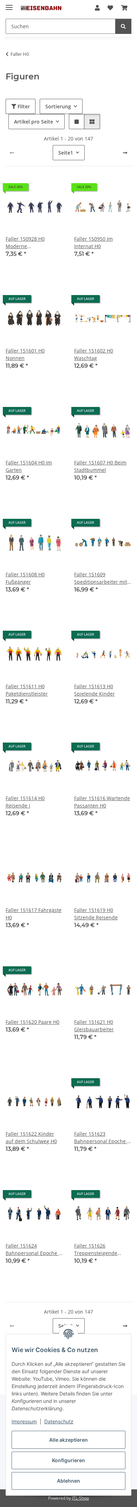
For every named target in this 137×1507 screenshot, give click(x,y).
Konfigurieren (68, 1460)
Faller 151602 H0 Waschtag (93, 354)
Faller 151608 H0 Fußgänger (25, 578)
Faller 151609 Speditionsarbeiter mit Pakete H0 (100, 578)
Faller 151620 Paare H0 (32, 1022)
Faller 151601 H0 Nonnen (25, 354)
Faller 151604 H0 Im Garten (29, 466)
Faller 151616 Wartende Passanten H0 (102, 802)
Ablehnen (68, 1481)
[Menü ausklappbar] (9, 4)
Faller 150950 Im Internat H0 (93, 242)
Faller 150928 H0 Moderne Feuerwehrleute (25, 242)
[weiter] (125, 153)
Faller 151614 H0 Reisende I (25, 802)
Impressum (24, 1421)
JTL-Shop (80, 1498)
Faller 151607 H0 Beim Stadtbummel (100, 466)
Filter (23, 106)
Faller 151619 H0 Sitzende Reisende (96, 914)
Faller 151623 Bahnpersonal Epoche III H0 (102, 1137)
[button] (97, 8)
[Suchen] (123, 26)
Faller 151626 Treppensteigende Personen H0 (95, 1249)
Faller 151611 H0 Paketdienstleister (27, 690)
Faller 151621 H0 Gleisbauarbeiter (94, 1026)
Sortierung (58, 106)
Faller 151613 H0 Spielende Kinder (94, 690)
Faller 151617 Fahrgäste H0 (33, 914)
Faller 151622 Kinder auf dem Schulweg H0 (31, 1137)
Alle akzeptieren (68, 1440)
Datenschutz (58, 1421)
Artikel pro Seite (33, 121)
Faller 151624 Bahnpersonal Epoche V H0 (33, 1249)
